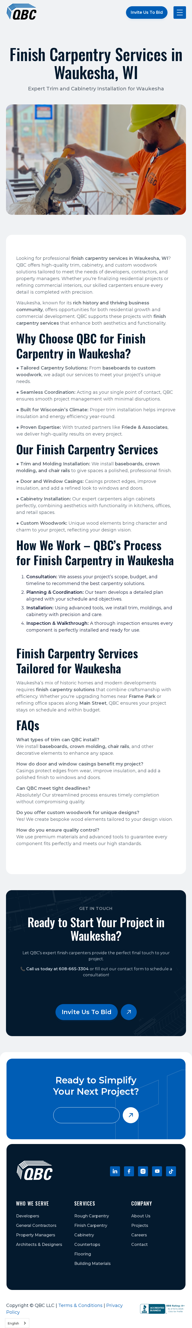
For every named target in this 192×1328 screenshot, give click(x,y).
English (13, 1323)
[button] (180, 12)
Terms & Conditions (80, 1305)
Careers (139, 1235)
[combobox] (17, 1323)
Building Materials (92, 1263)
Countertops (87, 1244)
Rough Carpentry (91, 1216)
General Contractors (36, 1225)
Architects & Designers (39, 1244)
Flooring (82, 1254)
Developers (27, 1216)
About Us (140, 1216)
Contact (139, 1244)
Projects (139, 1225)
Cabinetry (84, 1235)
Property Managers (35, 1235)
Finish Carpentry (90, 1225)
